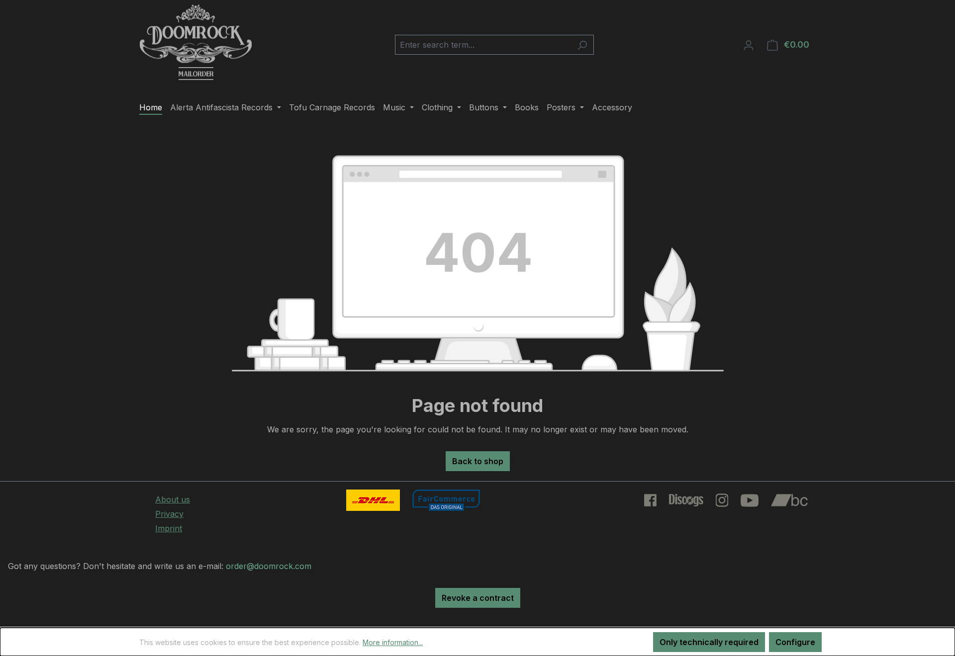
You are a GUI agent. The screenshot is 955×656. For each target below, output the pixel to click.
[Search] (582, 45)
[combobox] (483, 45)
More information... (393, 642)
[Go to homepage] (195, 43)
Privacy (169, 514)
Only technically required (709, 642)
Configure (795, 642)
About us (172, 499)
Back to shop (477, 461)
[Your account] (749, 45)
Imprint (168, 528)
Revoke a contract (478, 598)
